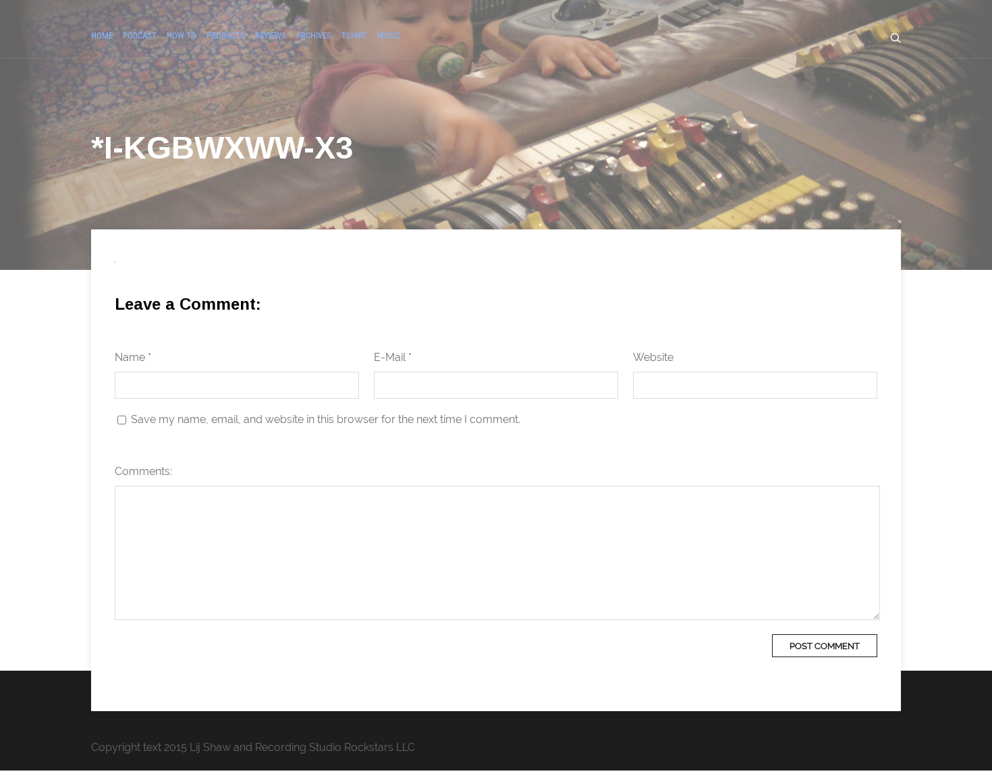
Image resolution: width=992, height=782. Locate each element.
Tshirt (354, 35)
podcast (140, 35)
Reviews (270, 35)
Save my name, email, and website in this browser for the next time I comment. (325, 419)
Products (225, 35)
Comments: (143, 471)
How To (181, 35)
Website (653, 357)
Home (102, 35)
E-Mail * (393, 357)
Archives (313, 35)
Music (388, 35)
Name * (133, 357)
